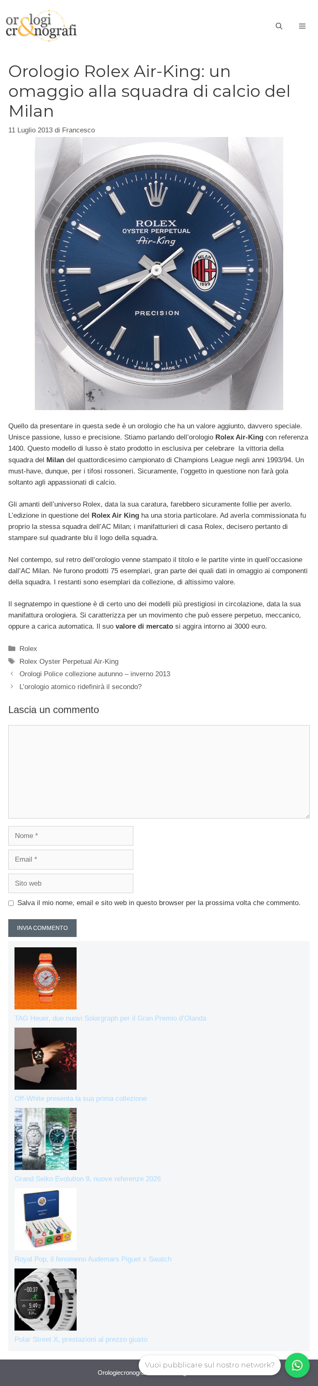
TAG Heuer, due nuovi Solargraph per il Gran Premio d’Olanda (110, 1018)
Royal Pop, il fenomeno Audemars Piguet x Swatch (92, 1259)
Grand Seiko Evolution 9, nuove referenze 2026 (87, 1179)
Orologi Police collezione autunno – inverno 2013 (94, 674)
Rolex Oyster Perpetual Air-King (68, 661)
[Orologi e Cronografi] (41, 26)
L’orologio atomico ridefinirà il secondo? (80, 687)
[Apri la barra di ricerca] (279, 26)
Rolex (28, 649)
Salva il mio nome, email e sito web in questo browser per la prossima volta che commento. (159, 903)
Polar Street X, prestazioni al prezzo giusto (80, 1339)
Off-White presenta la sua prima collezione (80, 1099)
